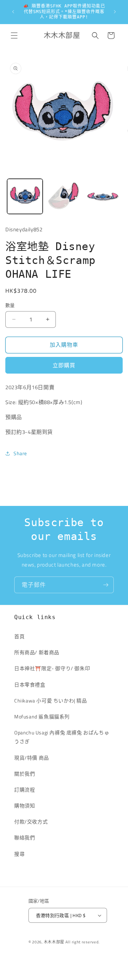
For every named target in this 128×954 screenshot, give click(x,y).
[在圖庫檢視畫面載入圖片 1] (25, 196)
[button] (14, 35)
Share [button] (20, 453)
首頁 (19, 636)
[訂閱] (105, 585)
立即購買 (64, 365)
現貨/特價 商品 (31, 757)
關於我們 (24, 773)
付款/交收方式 (31, 821)
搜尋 (19, 854)
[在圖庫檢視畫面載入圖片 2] (64, 196)
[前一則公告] (13, 12)
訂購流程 (24, 789)
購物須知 (24, 805)
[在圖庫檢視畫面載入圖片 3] (103, 196)
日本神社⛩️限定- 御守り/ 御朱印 (52, 668)
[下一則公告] (115, 12)
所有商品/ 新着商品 (36, 652)
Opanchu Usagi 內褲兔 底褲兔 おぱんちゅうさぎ (61, 737)
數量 (10, 305)
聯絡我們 (24, 837)
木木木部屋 (54, 942)
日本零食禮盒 (30, 684)
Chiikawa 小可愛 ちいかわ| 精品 (53, 700)
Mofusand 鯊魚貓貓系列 (42, 716)
